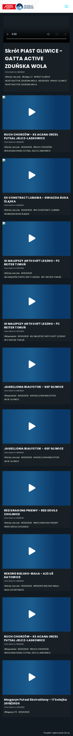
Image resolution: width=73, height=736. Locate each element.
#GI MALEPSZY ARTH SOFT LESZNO (22, 277)
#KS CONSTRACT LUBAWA (46, 210)
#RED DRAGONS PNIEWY (45, 523)
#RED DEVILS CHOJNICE (16, 527)
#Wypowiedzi (10, 336)
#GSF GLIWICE (11, 399)
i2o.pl (67, 733)
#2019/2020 (43, 81)
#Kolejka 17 (27, 77)
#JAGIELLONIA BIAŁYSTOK (43, 396)
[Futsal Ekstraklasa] (18, 6)
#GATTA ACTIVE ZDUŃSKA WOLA (21, 81)
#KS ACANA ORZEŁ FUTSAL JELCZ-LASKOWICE (27, 151)
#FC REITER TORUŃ (51, 277)
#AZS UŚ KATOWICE (14, 590)
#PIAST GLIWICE (42, 77)
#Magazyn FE (10, 712)
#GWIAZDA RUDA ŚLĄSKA (16, 214)
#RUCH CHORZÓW (42, 147)
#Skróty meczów (13, 77)
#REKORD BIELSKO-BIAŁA (46, 586)
